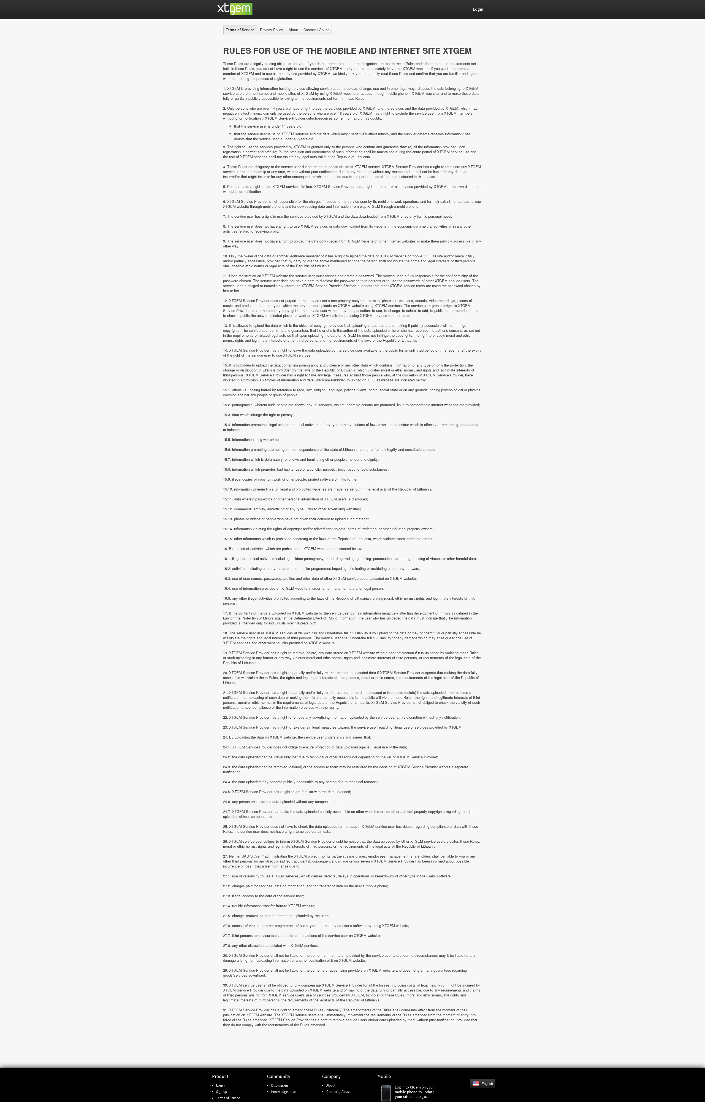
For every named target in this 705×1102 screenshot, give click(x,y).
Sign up (221, 1091)
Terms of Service (228, 1098)
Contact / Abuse (316, 29)
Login (220, 1085)
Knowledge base (283, 1091)
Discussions (279, 1085)
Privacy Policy (271, 29)
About (293, 29)
